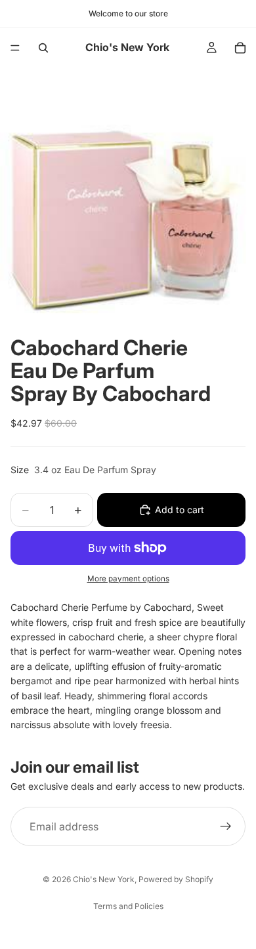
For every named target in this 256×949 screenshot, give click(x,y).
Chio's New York (104, 879)
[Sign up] (226, 826)
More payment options (128, 578)
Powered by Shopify (176, 879)
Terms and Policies (128, 906)
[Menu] (15, 48)
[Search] (43, 47)
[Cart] (240, 47)
